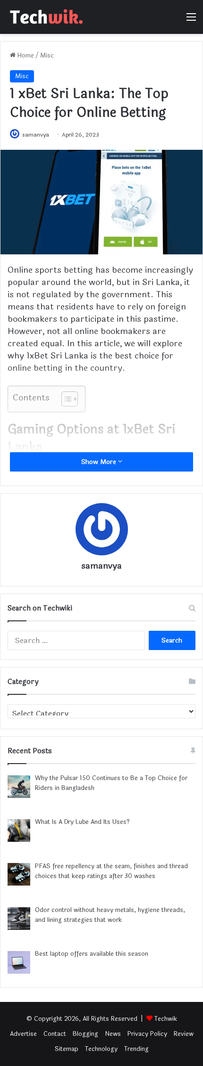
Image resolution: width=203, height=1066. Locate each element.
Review (184, 1034)
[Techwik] (45, 17)
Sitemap (66, 1049)
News (113, 1034)
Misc (47, 55)
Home (25, 55)
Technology (101, 1049)
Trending (136, 1049)
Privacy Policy (147, 1034)
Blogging (85, 1034)
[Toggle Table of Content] (65, 399)
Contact (54, 1034)
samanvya (35, 134)
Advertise (23, 1034)
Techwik (165, 1019)
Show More (99, 462)
